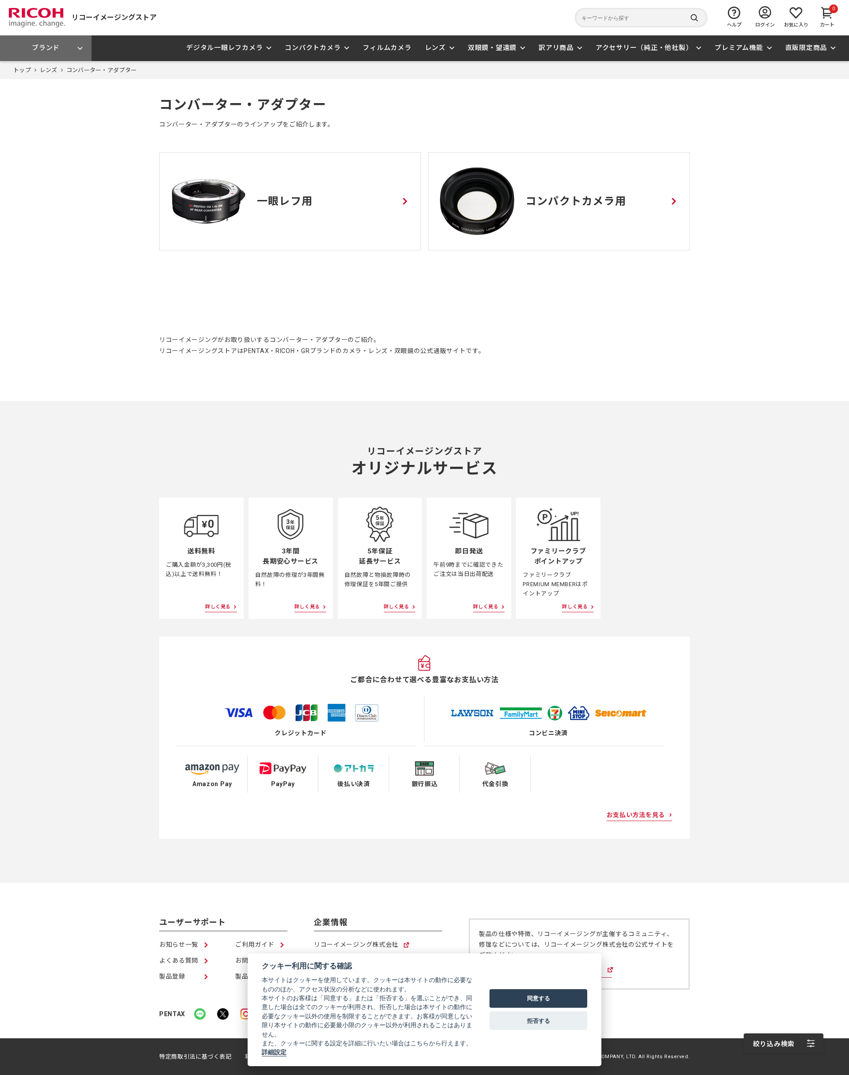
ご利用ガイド (254, 944)
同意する (538, 998)
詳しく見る (218, 607)
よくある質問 (178, 960)
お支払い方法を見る (636, 814)
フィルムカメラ (387, 48)
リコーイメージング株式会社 (356, 945)
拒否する (538, 1020)
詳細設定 (274, 1052)
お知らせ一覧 (178, 944)
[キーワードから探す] (641, 17)
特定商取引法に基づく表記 (195, 1056)
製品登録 (172, 976)
